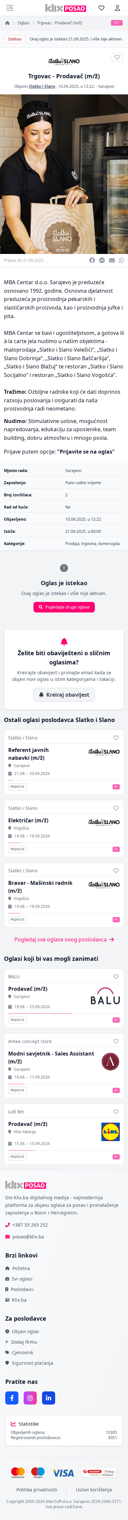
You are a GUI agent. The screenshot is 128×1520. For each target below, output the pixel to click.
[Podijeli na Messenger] (102, 260)
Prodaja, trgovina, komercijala (92, 543)
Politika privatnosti (36, 1489)
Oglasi (23, 23)
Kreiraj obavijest (67, 694)
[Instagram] (30, 1398)
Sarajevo (106, 86)
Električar (28, 820)
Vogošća (21, 828)
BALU (14, 976)
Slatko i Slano (42, 86)
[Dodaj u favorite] (116, 738)
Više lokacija (25, 1131)
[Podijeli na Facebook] (92, 260)
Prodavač (27, 988)
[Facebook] (11, 1398)
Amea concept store (30, 1041)
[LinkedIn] (48, 1398)
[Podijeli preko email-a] (112, 260)
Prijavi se (17, 787)
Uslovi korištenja (94, 1489)
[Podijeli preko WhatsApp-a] (121, 260)
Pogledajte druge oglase (67, 607)
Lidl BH (16, 1112)
